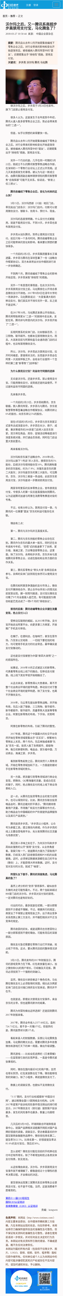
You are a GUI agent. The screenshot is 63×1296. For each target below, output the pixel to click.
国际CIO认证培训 (15, 1202)
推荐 (12, 16)
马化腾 (44, 62)
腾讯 (37, 62)
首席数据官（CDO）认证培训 (22, 1206)
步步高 (22, 62)
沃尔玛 (30, 62)
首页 (5, 16)
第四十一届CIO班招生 (17, 1198)
